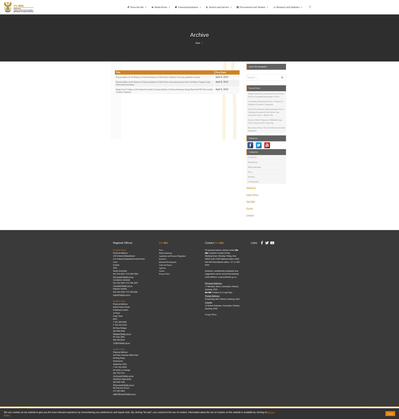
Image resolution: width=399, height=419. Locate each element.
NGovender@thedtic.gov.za (123, 277)
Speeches (251, 177)
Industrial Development (167, 262)
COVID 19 (252, 157)
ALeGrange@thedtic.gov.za (123, 376)
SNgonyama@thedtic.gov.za (123, 385)
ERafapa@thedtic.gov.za (122, 334)
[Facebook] (250, 145)
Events (249, 208)
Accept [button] (390, 413)
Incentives (162, 259)
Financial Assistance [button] (188, 7)
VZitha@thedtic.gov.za (121, 343)
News (250, 172)
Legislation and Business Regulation (172, 256)
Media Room (253, 162)
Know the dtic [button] (137, 7)
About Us (251, 187)
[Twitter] (259, 145)
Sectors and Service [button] (219, 7)
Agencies (162, 268)
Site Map (250, 201)
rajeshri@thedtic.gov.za (121, 295)
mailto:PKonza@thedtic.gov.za (124, 394)
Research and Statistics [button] (288, 7)
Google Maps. (227, 292)
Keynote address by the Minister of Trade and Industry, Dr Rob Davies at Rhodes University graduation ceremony (158, 77)
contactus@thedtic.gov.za (227, 277)
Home (197, 43)
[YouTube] (267, 145)
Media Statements (254, 167)
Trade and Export (165, 265)
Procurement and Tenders (252, 7)
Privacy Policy (164, 274)
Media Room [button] (161, 7)
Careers (250, 215)
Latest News (252, 194)
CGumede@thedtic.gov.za (122, 286)
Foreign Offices (211, 314)
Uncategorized (253, 182)
